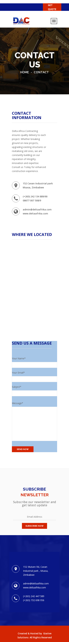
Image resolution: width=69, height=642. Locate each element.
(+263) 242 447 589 (33, 596)
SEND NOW (23, 449)
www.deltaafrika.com (35, 213)
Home (24, 72)
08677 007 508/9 (32, 200)
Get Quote (52, 7)
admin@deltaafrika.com (37, 209)
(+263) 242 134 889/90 (35, 196)
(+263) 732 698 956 (33, 600)
